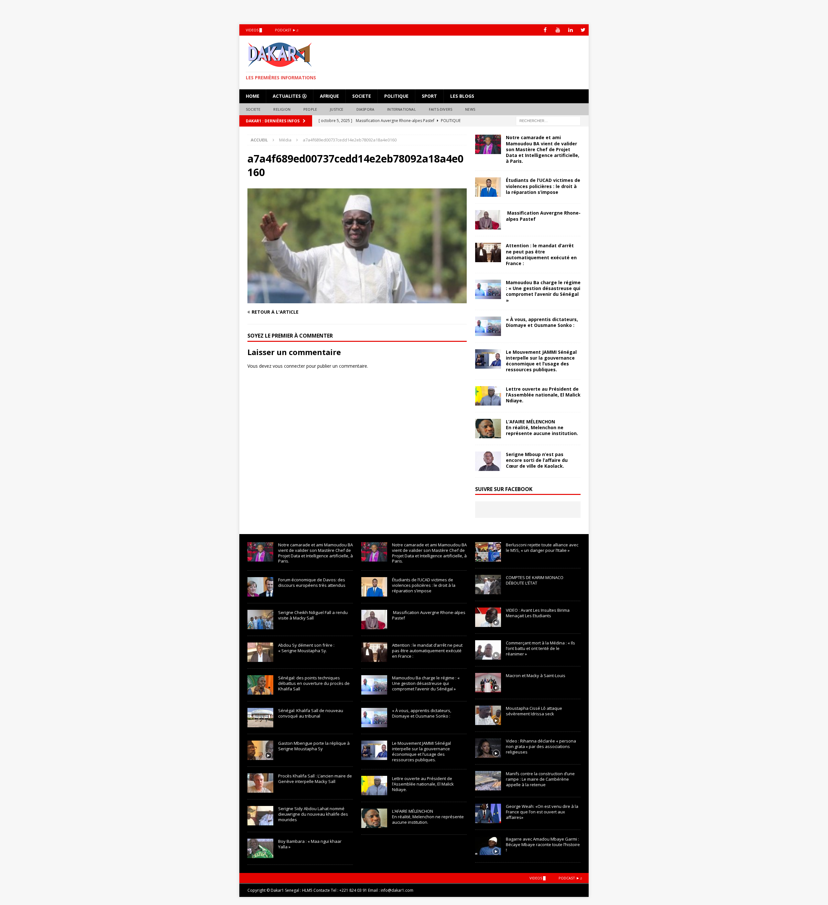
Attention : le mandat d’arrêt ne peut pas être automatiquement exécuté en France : (541, 254)
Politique (396, 96)
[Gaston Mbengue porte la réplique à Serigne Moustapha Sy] (260, 750)
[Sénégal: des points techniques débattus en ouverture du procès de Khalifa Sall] (260, 685)
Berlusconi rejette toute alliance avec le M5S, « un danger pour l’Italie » (542, 547)
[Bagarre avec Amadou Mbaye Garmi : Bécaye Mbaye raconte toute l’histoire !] (488, 846)
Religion (281, 109)
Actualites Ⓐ (290, 96)
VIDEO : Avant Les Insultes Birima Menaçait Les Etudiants (538, 613)
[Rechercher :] (548, 120)
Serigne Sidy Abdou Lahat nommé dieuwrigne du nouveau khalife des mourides (313, 814)
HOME (252, 96)
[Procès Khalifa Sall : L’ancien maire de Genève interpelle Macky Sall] (260, 783)
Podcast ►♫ (287, 30)
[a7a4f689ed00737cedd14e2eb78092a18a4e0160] (357, 299)
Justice (336, 109)
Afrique (329, 96)
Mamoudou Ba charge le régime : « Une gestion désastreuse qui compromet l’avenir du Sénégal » (543, 291)
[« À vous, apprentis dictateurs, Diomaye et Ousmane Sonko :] (488, 326)
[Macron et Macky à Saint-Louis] (488, 682)
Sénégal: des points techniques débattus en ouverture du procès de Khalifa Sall (314, 683)
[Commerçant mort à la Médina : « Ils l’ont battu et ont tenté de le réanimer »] (488, 650)
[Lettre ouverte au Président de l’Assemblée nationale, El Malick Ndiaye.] (488, 396)
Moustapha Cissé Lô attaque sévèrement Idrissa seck (534, 711)
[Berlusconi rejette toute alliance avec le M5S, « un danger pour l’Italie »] (488, 552)
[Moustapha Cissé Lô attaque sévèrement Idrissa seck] (488, 715)
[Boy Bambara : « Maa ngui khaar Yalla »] (260, 848)
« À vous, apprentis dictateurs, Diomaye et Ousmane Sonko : (542, 322)
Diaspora (365, 109)
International (401, 109)
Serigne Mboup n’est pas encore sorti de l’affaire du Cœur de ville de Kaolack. (537, 460)
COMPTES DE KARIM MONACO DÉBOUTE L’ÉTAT (534, 580)
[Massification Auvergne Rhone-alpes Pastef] (488, 219)
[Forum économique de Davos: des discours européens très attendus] (260, 587)
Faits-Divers (440, 109)
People (310, 109)
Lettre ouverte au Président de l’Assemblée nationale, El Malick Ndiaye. (543, 395)
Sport (429, 96)
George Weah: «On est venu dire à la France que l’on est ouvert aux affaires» (542, 811)
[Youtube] (557, 30)
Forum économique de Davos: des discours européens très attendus (311, 582)
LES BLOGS (462, 96)
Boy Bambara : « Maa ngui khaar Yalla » (310, 844)
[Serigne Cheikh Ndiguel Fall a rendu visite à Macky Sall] (260, 619)
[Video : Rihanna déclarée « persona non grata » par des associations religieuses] (488, 748)
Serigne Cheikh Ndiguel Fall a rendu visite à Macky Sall (313, 615)
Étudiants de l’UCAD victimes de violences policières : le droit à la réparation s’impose (543, 186)
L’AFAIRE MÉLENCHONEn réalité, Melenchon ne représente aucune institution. (542, 427)
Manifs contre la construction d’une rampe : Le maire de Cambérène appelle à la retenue (540, 779)
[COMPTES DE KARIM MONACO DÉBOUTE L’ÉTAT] (488, 584)
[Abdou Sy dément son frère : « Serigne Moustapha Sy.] (260, 652)
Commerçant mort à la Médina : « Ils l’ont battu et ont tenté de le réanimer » (540, 648)
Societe (361, 96)
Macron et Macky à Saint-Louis (535, 675)
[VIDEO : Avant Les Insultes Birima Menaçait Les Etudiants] (488, 617)
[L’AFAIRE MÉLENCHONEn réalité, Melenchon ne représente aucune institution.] (488, 428)
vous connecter (289, 366)
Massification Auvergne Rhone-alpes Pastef (543, 216)
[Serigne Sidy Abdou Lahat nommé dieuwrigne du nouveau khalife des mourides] (260, 815)
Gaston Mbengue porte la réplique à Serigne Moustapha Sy (314, 746)
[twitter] (583, 30)
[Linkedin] (570, 30)
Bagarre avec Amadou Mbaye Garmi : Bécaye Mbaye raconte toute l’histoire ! (543, 844)
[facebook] (545, 30)
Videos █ (254, 30)
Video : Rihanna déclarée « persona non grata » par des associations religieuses (541, 746)
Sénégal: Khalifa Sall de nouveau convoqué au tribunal (310, 713)
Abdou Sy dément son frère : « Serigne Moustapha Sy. (306, 648)
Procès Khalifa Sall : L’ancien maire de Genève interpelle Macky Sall (315, 778)
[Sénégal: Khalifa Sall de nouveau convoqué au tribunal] (260, 717)
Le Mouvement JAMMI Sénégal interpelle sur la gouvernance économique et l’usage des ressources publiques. (541, 361)
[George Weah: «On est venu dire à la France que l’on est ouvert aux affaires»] (488, 813)
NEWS (470, 109)
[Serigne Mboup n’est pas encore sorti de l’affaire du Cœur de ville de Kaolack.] (488, 461)
